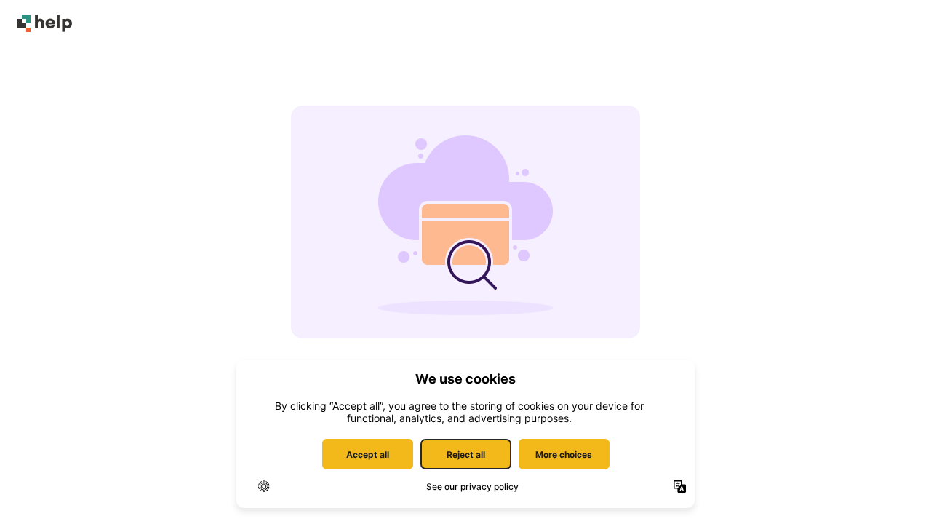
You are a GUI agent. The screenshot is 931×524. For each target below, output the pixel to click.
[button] (898, 487)
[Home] (44, 23)
